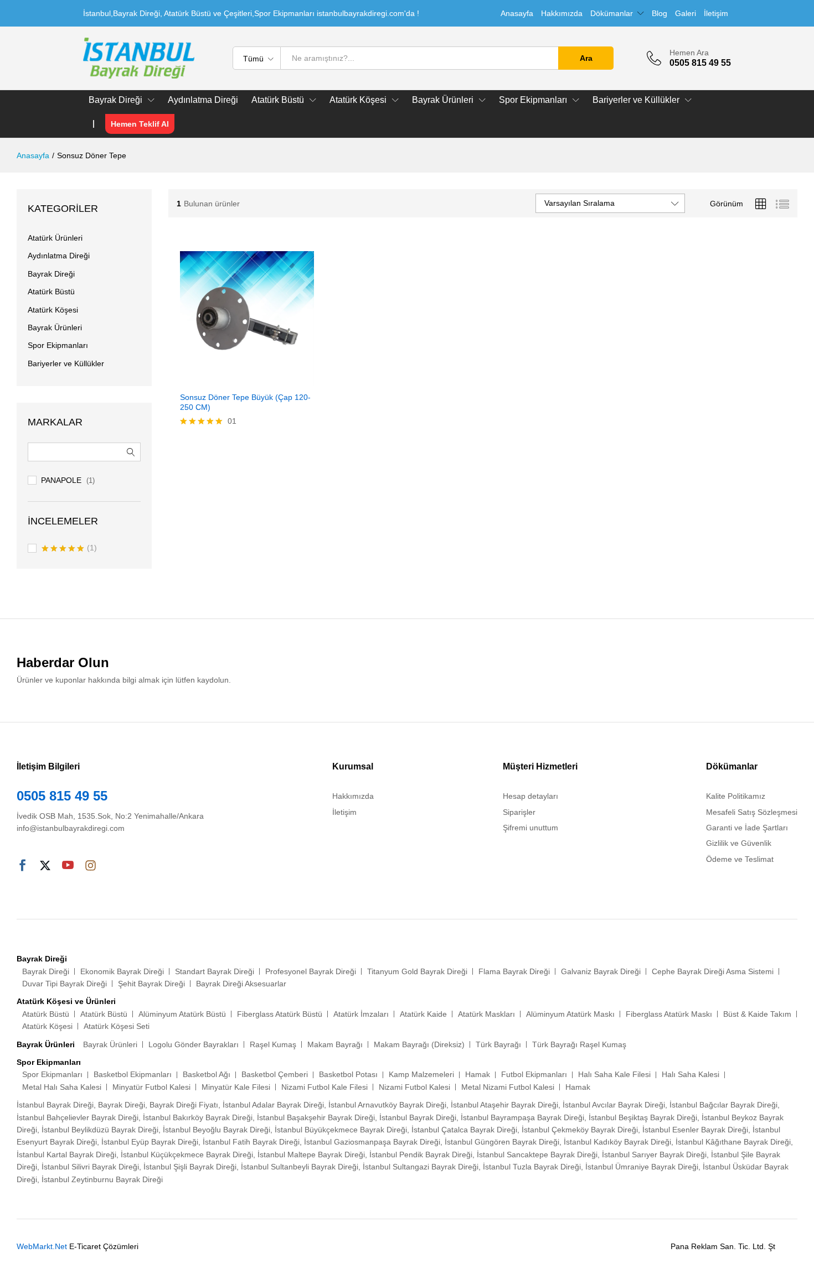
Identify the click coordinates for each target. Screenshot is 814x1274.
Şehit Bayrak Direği (151, 983)
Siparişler (519, 812)
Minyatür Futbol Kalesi (151, 1087)
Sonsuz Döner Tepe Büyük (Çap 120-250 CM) (245, 402)
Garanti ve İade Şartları (747, 827)
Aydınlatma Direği (203, 100)
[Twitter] (45, 866)
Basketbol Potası (348, 1074)
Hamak (477, 1074)
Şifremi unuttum (530, 827)
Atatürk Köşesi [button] (358, 100)
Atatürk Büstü (51, 291)
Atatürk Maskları (486, 1014)
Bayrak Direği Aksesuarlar (241, 983)
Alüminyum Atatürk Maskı (570, 1014)
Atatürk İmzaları (361, 1014)
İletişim (716, 13)
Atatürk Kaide (423, 1014)
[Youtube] (67, 866)
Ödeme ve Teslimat (740, 859)
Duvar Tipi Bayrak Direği (64, 983)
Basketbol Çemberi (274, 1074)
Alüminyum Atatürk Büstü (182, 1014)
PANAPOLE (61, 480)
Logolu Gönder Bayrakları (193, 1044)
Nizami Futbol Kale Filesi (324, 1087)
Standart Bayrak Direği (214, 971)
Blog (659, 13)
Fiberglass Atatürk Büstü (279, 1014)
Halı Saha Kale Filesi (614, 1074)
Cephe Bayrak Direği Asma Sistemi (713, 971)
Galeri (685, 13)
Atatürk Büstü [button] (277, 100)
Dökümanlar (611, 13)
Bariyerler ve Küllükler (66, 363)
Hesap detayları (530, 796)
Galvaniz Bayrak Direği (601, 971)
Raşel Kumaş (273, 1044)
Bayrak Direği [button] (115, 100)
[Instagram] (90, 866)
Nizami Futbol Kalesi (414, 1087)
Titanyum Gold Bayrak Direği (417, 971)
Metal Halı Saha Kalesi (61, 1087)
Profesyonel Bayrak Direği (310, 971)
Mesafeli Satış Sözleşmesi (751, 812)
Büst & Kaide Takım (757, 1014)
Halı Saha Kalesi (690, 1074)
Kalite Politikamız (735, 796)
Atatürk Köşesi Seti (117, 1026)
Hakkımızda (562, 13)
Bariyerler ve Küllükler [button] (636, 100)
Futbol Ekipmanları (534, 1074)
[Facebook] (22, 866)
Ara (586, 58)
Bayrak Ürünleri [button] (442, 100)
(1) (69, 548)
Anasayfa (517, 13)
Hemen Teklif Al (140, 123)
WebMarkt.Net (42, 1246)
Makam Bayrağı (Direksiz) (419, 1044)
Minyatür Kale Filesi (236, 1087)
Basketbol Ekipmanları (133, 1074)
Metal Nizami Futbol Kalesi (507, 1087)
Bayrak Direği (51, 273)
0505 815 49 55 (62, 795)
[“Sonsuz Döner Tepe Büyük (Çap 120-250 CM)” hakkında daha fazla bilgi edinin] (234, 379)
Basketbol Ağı (206, 1074)
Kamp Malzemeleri (421, 1074)
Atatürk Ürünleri (55, 237)
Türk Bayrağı (498, 1044)
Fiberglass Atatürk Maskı (669, 1014)
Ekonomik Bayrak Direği (122, 971)
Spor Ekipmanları (58, 345)
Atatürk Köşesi (53, 309)
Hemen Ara (689, 52)
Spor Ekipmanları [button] (533, 100)
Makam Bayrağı (335, 1044)
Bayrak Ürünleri (55, 327)
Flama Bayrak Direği (514, 971)
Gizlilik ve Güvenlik (738, 843)
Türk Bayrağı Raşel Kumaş (579, 1044)
